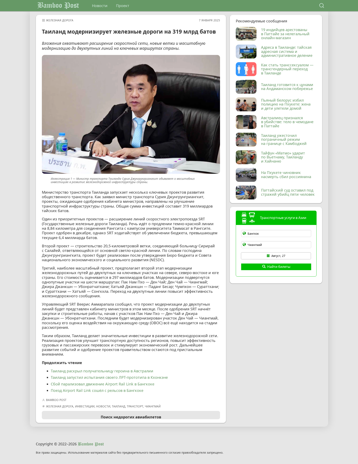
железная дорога (59, 20)
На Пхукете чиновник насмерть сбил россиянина (286, 175)
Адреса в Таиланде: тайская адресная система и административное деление (286, 51)
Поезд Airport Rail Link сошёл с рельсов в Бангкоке (97, 390)
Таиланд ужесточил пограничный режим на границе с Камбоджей (284, 140)
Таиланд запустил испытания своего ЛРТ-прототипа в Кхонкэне (109, 377)
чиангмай (153, 406)
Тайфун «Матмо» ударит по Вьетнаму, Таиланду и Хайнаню (283, 157)
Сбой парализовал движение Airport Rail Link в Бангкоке (102, 383)
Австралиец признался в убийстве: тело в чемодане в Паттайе (287, 122)
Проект (122, 5)
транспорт (135, 406)
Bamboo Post (58, 5)
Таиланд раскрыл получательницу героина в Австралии (102, 370)
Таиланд (118, 406)
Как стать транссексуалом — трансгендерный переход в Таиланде (287, 69)
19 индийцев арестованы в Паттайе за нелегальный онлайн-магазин (285, 34)
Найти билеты (278, 266)
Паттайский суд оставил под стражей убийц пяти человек (288, 192)
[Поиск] (321, 6)
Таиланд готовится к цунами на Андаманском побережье (287, 87)
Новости (100, 5)
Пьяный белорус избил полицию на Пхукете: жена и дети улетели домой (286, 104)
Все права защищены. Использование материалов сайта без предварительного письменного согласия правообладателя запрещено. (129, 452)
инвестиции (84, 406)
